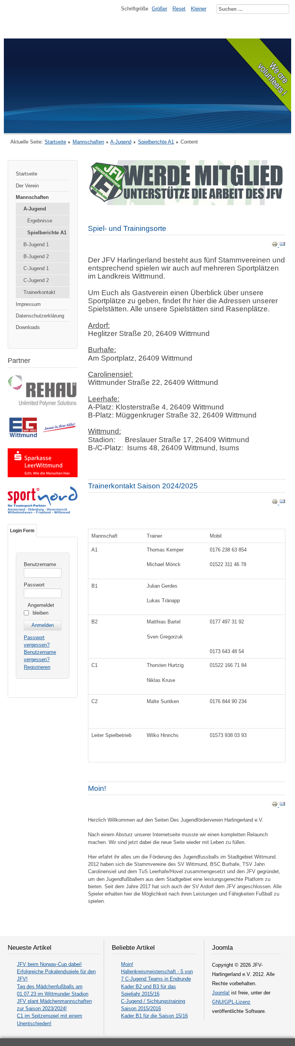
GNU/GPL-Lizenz (231, 1002)
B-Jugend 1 (36, 244)
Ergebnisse (39, 221)
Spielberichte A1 (156, 142)
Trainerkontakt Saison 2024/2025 (143, 486)
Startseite (55, 142)
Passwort (34, 585)
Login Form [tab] (22, 530)
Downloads (28, 327)
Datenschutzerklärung (40, 316)
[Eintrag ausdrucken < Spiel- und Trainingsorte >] (275, 245)
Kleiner (198, 9)
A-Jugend (120, 142)
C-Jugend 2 (36, 280)
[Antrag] (186, 203)
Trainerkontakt (39, 292)
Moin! (97, 788)
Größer (159, 9)
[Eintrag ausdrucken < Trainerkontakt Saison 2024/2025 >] (275, 503)
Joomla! (221, 993)
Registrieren (37, 667)
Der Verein (27, 186)
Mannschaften (88, 142)
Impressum (28, 304)
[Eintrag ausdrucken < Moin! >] (275, 805)
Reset (179, 9)
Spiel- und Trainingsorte (127, 228)
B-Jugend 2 (36, 256)
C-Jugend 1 (36, 268)
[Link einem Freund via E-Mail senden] (282, 245)
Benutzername (40, 564)
